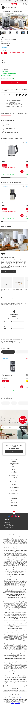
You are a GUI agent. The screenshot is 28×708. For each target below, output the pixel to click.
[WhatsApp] (17, 95)
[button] (3, 4)
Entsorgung (14, 471)
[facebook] (9, 516)
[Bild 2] (10, 33)
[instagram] (16, 516)
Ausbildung (14, 504)
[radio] (14, 321)
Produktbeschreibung (6, 113)
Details (7, 124)
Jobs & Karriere (14, 502)
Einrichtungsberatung (14, 487)
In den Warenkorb (14, 82)
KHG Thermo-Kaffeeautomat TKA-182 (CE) (10, 185)
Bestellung (14, 461)
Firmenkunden (14, 477)
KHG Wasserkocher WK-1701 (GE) (8, 141)
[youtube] (19, 516)
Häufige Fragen (14, 472)
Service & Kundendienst (14, 475)
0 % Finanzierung (14, 474)
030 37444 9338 (12, 102)
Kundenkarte (14, 505)
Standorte (14, 484)
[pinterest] (12, 516)
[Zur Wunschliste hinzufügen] (26, 37)
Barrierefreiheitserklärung (10, 525)
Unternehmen (14, 500)
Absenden (23, 427)
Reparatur (14, 469)
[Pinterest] (23, 95)
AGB (5, 521)
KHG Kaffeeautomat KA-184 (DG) (8, 356)
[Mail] (26, 95)
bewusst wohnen (14, 507)
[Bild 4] (23, 33)
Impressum (6, 519)
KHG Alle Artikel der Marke (8, 271)
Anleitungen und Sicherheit (12, 132)
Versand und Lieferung (14, 463)
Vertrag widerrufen (14, 467)
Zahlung (14, 464)
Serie (14, 113)
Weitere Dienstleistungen (14, 492)
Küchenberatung (14, 485)
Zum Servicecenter (14, 451)
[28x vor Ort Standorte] (23, 4)
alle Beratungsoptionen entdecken (14, 106)
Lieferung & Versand (10, 128)
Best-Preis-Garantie (14, 489)
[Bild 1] (3, 33)
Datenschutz (7, 522)
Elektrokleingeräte (6, 398)
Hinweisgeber (7, 524)
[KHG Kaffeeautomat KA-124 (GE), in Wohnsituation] (14, 21)
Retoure (14, 466)
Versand (8, 56)
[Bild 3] (17, 33)
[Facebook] (20, 95)
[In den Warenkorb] (22, 171)
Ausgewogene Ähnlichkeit (8, 352)
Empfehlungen (20, 113)
